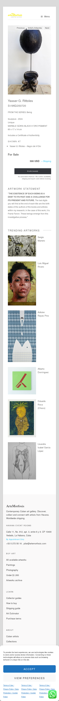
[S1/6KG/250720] (29, 60)
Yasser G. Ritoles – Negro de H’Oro (25, 146)
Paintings (10, 564)
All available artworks (16, 559)
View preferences (29, 678)
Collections (11, 641)
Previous (21, 27)
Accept (29, 669)
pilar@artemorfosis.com (35, 543)
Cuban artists (12, 636)
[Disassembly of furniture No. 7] (22, 393)
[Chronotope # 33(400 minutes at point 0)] (22, 255)
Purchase (32, 171)
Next (47, 27)
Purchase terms (13, 618)
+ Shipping (46, 161)
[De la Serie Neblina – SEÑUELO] (22, 361)
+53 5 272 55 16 (14, 543)
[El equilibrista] (22, 436)
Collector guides (13, 598)
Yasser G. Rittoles (20, 100)
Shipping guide (13, 608)
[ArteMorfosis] (29, 15)
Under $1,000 (12, 575)
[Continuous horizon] (22, 304)
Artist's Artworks (35, 27)
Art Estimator (12, 613)
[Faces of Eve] (22, 478)
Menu (47, 16)
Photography (12, 570)
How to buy (11, 603)
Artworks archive (14, 580)
